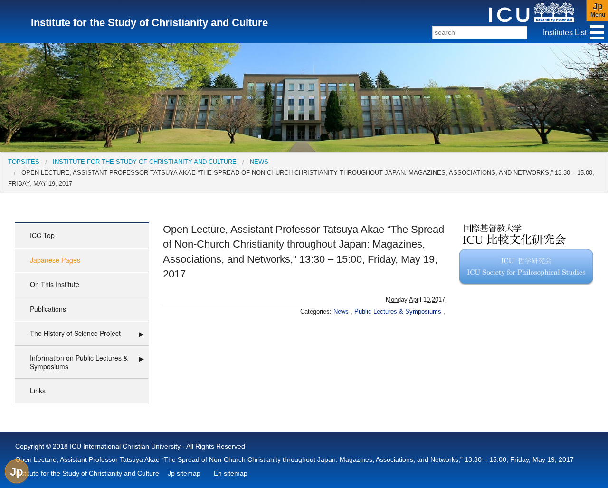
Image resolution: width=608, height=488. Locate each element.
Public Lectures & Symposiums (398, 311)
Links (38, 390)
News (259, 161)
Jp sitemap (184, 473)
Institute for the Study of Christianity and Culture (145, 161)
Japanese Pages (55, 260)
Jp (16, 471)
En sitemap (230, 473)
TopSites (23, 161)
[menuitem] (23, 161)
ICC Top (42, 235)
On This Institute (54, 284)
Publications (48, 309)
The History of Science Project (75, 333)
